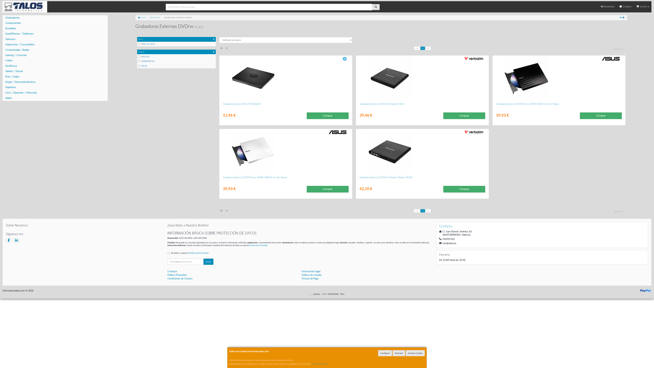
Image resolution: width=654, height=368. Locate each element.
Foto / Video (12, 76)
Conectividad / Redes (17, 50)
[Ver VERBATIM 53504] (422, 78)
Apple (8, 98)
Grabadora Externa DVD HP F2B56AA (242, 104)
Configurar (385, 353)
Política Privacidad (176, 275)
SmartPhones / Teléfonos (19, 34)
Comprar (327, 115)
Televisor (10, 39)
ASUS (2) (145, 57)
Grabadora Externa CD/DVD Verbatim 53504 (382, 104)
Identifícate (608, 7)
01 (423, 48)
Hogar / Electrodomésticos (20, 82)
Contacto (626, 7)
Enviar (208, 262)
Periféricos (11, 66)
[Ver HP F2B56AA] (286, 78)
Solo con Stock (148, 44)
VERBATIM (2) (147, 61)
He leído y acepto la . (190, 253)
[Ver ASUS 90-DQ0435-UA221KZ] (559, 78)
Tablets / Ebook (14, 71)
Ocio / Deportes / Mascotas (21, 92)
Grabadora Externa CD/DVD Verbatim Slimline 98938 (386, 177)
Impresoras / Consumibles (20, 44)
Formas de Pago (310, 279)
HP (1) (144, 66)
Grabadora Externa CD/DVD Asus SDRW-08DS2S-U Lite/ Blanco (255, 177)
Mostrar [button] (617, 49)
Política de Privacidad (258, 245)
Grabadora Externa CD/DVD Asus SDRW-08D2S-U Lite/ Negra (527, 104)
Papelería (10, 87)
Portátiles (10, 28)
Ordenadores (12, 18)
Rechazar (399, 353)
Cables (9, 60)
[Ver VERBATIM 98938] (422, 152)
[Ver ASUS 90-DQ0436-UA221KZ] (286, 152)
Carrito (643, 7)
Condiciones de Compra (179, 279)
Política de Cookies (319, 364)
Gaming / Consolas (16, 55)
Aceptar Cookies (415, 353)
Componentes (13, 23)
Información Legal (311, 271)
